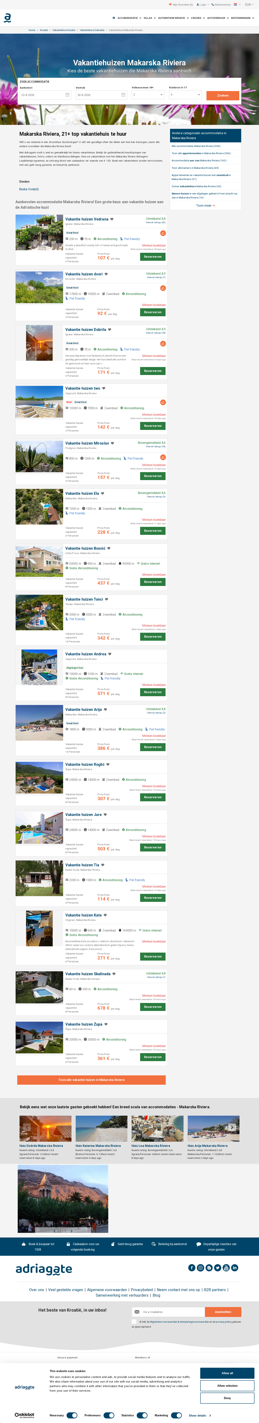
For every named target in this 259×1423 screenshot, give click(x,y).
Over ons (36, 1290)
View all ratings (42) (156, 222)
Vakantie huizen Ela (82, 493)
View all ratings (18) (156, 446)
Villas (149, 18)
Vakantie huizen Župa (84, 1024)
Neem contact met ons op (178, 1290)
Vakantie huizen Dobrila (85, 329)
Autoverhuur (217, 18)
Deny (227, 1398)
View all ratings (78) (156, 333)
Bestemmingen (241, 18)
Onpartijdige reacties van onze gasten (219, 1246)
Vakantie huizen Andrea (85, 654)
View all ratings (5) (156, 496)
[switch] (109, 1415)
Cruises (197, 18)
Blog (156, 1295)
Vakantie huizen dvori (84, 274)
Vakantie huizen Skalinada (88, 974)
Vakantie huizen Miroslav (87, 443)
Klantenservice (222, 4)
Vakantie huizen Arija (83, 709)
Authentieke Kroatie (172, 18)
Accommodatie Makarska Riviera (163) (199, 160)
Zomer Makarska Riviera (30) (196, 186)
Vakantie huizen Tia (82, 865)
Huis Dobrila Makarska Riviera (41, 1146)
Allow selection (227, 1385)
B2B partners (215, 1290)
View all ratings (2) (156, 713)
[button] (237, 4)
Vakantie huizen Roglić (84, 764)
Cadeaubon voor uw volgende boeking (85, 1246)
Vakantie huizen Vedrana (86, 219)
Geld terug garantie (130, 1244)
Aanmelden (223, 1312)
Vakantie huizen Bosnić (85, 548)
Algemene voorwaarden (107, 1290)
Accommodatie (128, 18)
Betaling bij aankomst (172, 1244)
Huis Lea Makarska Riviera (151, 1146)
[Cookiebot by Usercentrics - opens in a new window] (24, 1415)
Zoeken (222, 95)
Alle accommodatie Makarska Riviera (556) (196, 145)
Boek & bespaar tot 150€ (41, 1246)
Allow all (227, 1373)
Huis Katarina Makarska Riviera (98, 1146)
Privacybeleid (142, 1290)
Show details (197, 1415)
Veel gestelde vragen (65, 1290)
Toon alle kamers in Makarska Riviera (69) (195, 167)
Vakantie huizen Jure (83, 815)
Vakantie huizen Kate (83, 915)
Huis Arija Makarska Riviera (208, 1146)
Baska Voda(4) (29, 189)
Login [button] (203, 4)
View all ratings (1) (156, 977)
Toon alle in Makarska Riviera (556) (201, 153)
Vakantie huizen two (82, 388)
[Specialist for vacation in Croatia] (44, 1269)
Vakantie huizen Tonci (84, 599)
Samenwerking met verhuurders (122, 1295)
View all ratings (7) (156, 277)
